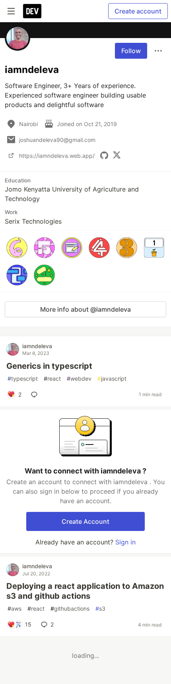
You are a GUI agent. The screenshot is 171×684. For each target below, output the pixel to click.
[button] (16, 247)
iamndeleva (37, 346)
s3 (100, 608)
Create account (138, 11)
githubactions (70, 608)
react (52, 378)
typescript (23, 378)
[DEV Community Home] (32, 11)
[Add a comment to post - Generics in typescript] (35, 394)
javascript (111, 378)
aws (14, 608)
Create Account (85, 521)
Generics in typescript (49, 366)
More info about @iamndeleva (85, 309)
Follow (131, 51)
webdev (79, 378)
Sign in (125, 542)
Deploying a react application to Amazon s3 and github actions (85, 591)
